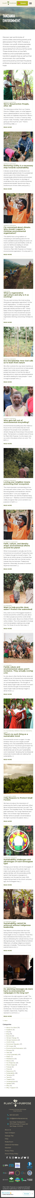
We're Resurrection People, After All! (16, 105)
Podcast (9, 1067)
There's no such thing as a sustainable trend (16, 735)
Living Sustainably (9, 730)
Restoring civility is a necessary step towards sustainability (18, 166)
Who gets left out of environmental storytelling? (16, 421)
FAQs (6, 1139)
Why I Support (11, 1088)
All (4, 542)
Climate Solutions (11, 1040)
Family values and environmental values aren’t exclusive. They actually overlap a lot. (18, 670)
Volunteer (8, 1148)
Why (7, 1085)
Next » (6, 1020)
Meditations (6, 102)
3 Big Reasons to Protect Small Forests (18, 799)
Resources (22, 730)
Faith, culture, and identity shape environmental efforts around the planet (17, 546)
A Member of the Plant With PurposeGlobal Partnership (17, 1110)
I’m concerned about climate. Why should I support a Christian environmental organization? (17, 230)
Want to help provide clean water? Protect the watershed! (18, 608)
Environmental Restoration (14, 1048)
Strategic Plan (9, 1136)
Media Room (9, 1142)
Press (8, 1069)
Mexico (8, 1061)
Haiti (7, 1052)
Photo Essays (10, 1065)
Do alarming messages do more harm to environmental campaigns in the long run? (18, 991)
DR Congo (9, 1046)
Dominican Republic (12, 1044)
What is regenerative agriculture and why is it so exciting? (16, 295)
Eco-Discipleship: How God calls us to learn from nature (18, 362)
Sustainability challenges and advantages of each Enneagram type (18, 861)
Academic (9, 1030)
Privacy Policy (9, 1151)
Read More (8, 127)
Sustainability (13, 102)
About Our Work (11, 1027)
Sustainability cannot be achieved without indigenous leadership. (17, 925)
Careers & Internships (11, 1145)
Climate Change (11, 1038)
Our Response (10, 1063)
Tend (8, 1077)
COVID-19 (9, 1042)
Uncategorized (11, 1081)
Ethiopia (9, 1050)
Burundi (8, 1036)
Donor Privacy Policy (11, 1154)
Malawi (8, 1056)
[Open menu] (30, 3)
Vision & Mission (10, 1133)
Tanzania (9, 1075)
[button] (23, 1195)
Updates (5, 732)
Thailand (9, 1079)
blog (7, 1034)
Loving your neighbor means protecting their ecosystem (17, 483)
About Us (8, 1130)
